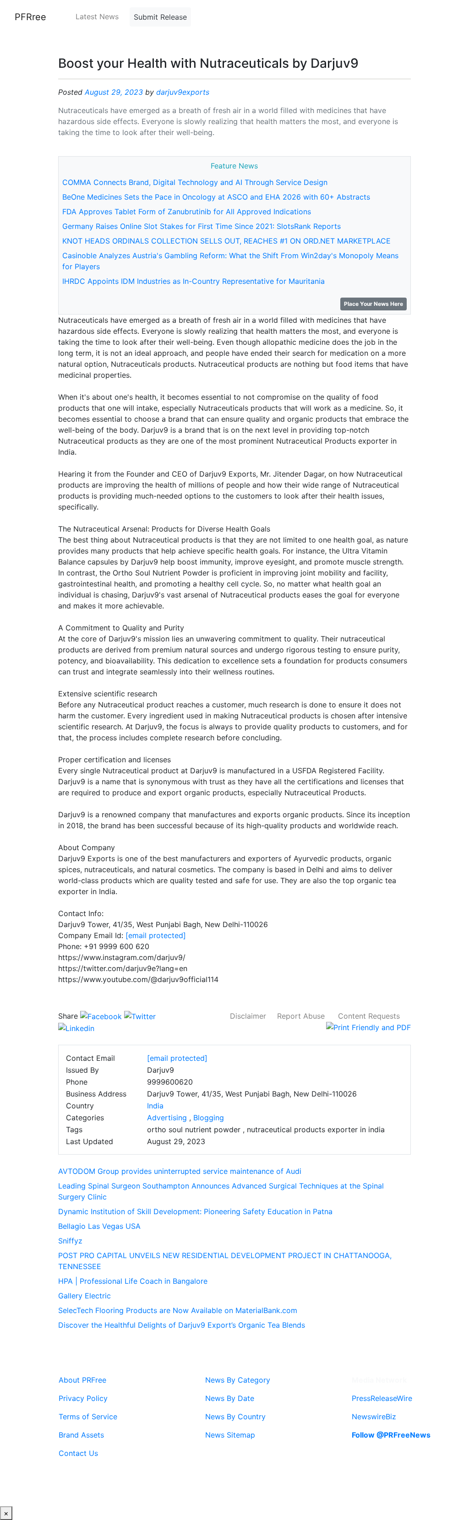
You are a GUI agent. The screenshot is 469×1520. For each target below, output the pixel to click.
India (155, 1105)
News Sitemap (230, 1434)
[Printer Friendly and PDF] (368, 1026)
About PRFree (82, 1379)
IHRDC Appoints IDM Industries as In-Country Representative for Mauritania (193, 281)
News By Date (229, 1398)
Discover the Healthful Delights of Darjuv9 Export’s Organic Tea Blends (181, 1325)
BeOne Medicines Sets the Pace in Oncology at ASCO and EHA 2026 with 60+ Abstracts (216, 196)
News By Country (235, 1416)
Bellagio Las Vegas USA (99, 1226)
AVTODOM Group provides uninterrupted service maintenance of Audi (179, 1171)
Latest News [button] (97, 16)
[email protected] (155, 935)
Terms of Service (88, 1416)
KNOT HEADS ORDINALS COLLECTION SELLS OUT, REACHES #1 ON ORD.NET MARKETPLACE (226, 240)
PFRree (30, 16)
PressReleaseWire (382, 1398)
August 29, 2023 (114, 92)
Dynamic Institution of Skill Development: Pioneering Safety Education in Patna (195, 1211)
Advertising (167, 1117)
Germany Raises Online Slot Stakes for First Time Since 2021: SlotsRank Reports (201, 226)
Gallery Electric (84, 1295)
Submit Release (160, 17)
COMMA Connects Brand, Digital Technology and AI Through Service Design (194, 182)
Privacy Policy (83, 1398)
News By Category (237, 1379)
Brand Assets (81, 1434)
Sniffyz (70, 1240)
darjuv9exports (182, 92)
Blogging (208, 1117)
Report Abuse (301, 1016)
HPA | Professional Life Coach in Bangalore (132, 1281)
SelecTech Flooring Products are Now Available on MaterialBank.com (177, 1310)
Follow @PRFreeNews (391, 1434)
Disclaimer (248, 1016)
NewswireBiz (374, 1416)
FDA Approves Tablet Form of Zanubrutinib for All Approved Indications (186, 211)
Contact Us (78, 1453)
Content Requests (369, 1016)
